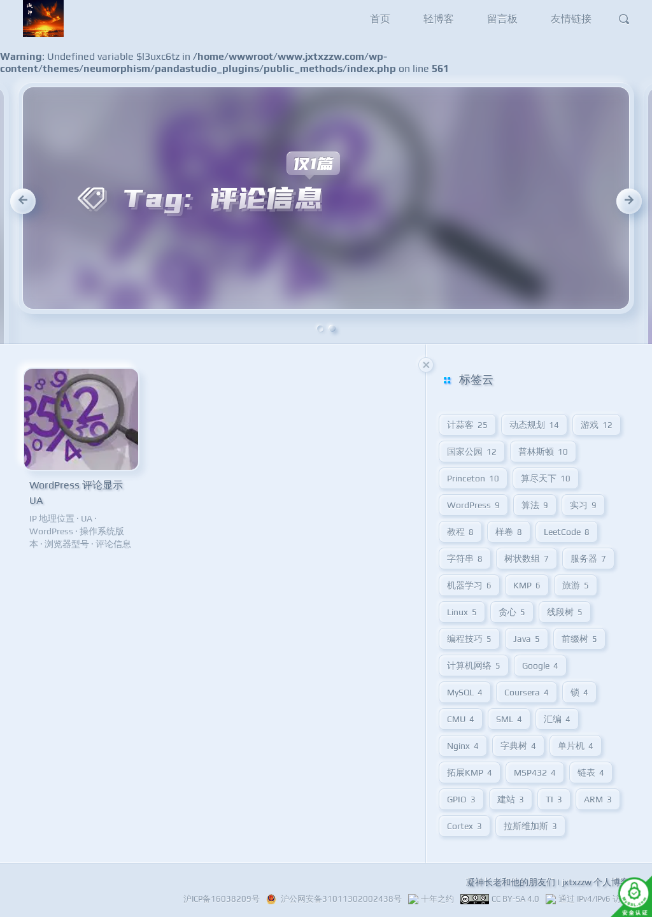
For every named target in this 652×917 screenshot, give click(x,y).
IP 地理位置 (51, 518)
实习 (583, 505)
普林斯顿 (543, 451)
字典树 (518, 746)
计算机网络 (473, 665)
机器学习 (469, 585)
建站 (510, 799)
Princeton (473, 478)
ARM (598, 799)
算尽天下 (545, 478)
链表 (591, 772)
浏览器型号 (67, 544)
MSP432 (535, 772)
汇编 (557, 719)
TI (554, 799)
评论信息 (113, 544)
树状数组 (526, 558)
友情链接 (571, 19)
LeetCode (567, 532)
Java (526, 639)
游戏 (597, 425)
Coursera (526, 692)
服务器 (588, 558)
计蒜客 (467, 425)
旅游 (575, 585)
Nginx (463, 746)
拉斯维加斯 (530, 826)
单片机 (575, 746)
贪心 (512, 612)
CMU (460, 719)
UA (86, 518)
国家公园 (472, 451)
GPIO (461, 799)
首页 (380, 19)
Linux (462, 612)
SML (509, 719)
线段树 (565, 612)
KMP (527, 585)
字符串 (465, 558)
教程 (460, 532)
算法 (534, 505)
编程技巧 (469, 639)
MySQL (465, 692)
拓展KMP (469, 772)
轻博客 (438, 19)
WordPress (51, 531)
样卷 (508, 532)
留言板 (502, 19)
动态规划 (534, 425)
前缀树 (579, 639)
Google (540, 665)
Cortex (464, 826)
